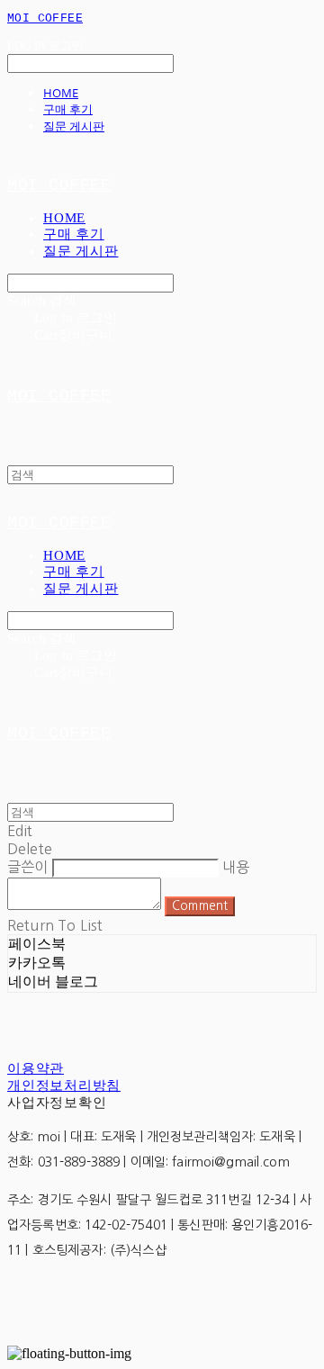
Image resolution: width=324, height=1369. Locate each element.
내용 (235, 867)
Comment (200, 906)
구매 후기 (68, 109)
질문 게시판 (73, 126)
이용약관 (35, 1068)
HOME (60, 93)
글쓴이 (27, 867)
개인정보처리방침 (64, 1085)
